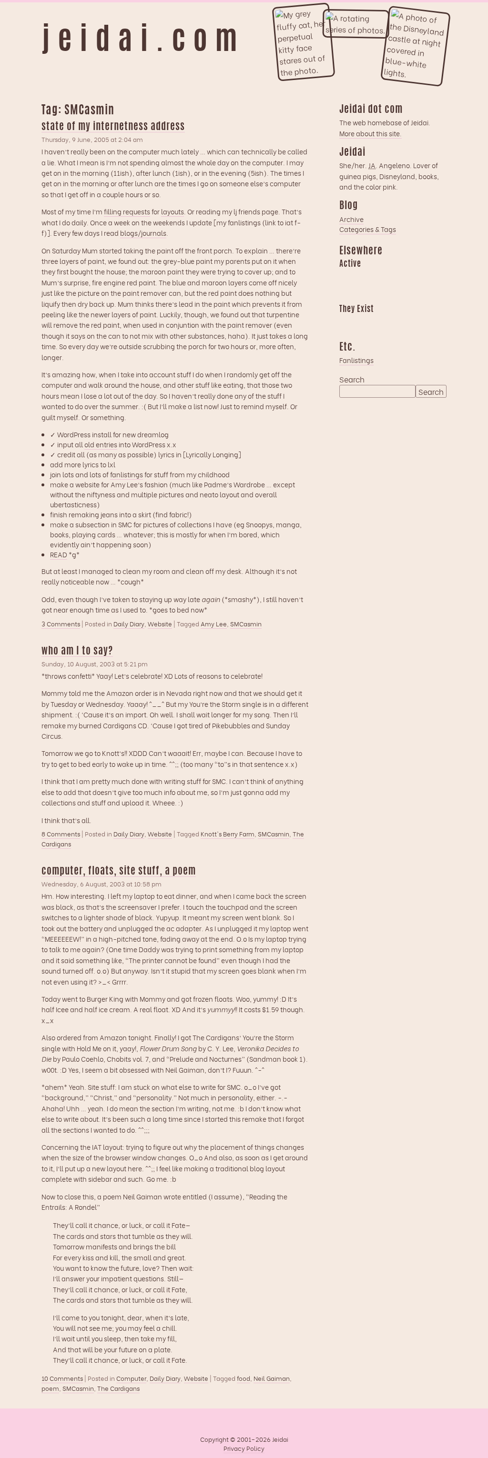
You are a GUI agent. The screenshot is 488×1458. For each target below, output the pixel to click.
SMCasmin (246, 623)
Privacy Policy (244, 1448)
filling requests (127, 211)
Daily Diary (128, 623)
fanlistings (126, 474)
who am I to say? (77, 651)
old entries (100, 444)
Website (160, 623)
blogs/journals (143, 233)
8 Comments (60, 834)
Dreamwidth (346, 278)
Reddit (346, 294)
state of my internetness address (113, 127)
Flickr (383, 323)
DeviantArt (421, 323)
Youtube (365, 323)
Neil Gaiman (272, 1378)
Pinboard (421, 278)
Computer (131, 1378)
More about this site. (370, 133)
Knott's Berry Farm (227, 833)
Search (352, 379)
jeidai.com (143, 42)
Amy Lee (214, 623)
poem (50, 1388)
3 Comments (60, 624)
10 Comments (62, 1378)
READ (58, 554)
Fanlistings (356, 360)
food (243, 1378)
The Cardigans (118, 1388)
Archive (351, 219)
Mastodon (402, 278)
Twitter (402, 323)
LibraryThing (346, 323)
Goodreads (365, 278)
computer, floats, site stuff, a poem (118, 871)
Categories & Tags (367, 229)
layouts (172, 211)
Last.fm (383, 278)
